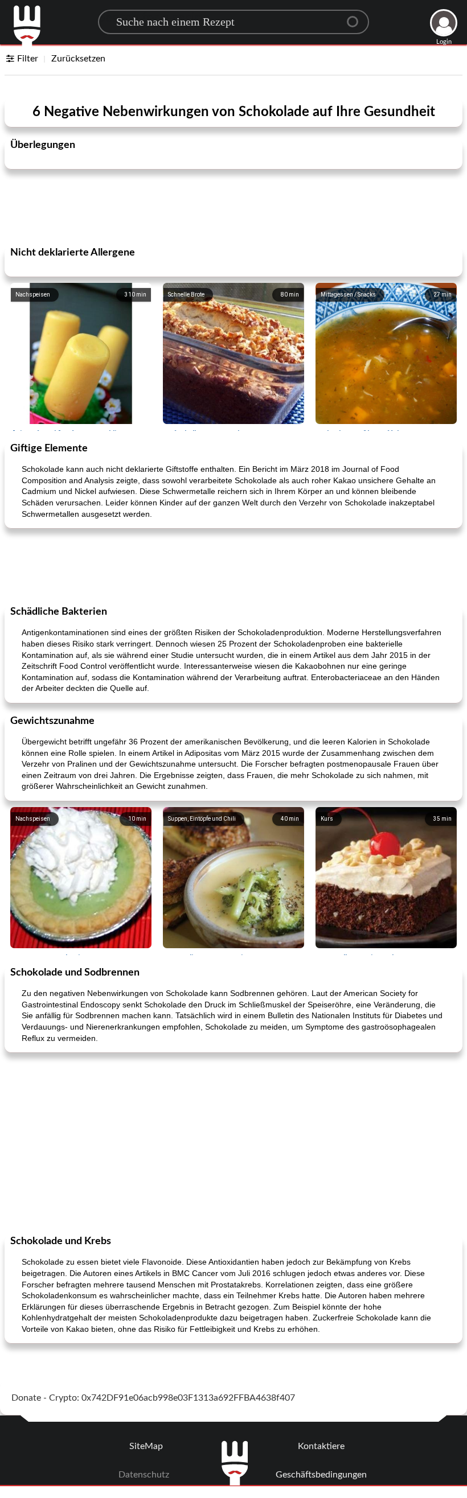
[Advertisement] (233, 206)
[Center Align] (356, 17)
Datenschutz (143, 1474)
